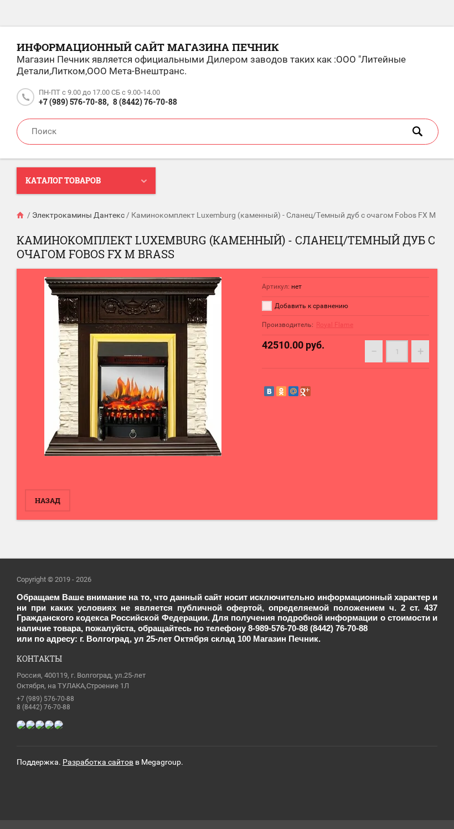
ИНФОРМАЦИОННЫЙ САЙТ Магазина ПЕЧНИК (148, 47)
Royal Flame (334, 325)
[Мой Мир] (293, 391)
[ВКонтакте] (269, 391)
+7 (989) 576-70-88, (74, 101)
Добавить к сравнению (310, 306)
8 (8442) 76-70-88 (145, 101)
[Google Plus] (306, 391)
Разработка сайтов (98, 762)
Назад (47, 500)
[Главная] (21, 215)
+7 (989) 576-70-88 (45, 699)
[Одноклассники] (281, 391)
